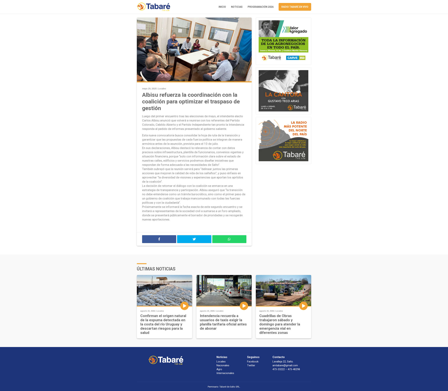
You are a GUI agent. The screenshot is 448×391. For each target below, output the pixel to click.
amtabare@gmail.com (285, 365)
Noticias (237, 6)
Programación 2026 (261, 6)
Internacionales (225, 373)
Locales (162, 88)
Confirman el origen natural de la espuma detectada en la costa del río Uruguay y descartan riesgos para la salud (163, 324)
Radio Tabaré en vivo (294, 6)
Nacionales (222, 365)
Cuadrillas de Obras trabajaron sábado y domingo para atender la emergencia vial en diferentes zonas (279, 324)
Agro (219, 369)
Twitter (251, 365)
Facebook (252, 361)
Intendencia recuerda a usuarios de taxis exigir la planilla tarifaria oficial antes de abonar (223, 322)
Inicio (222, 6)
